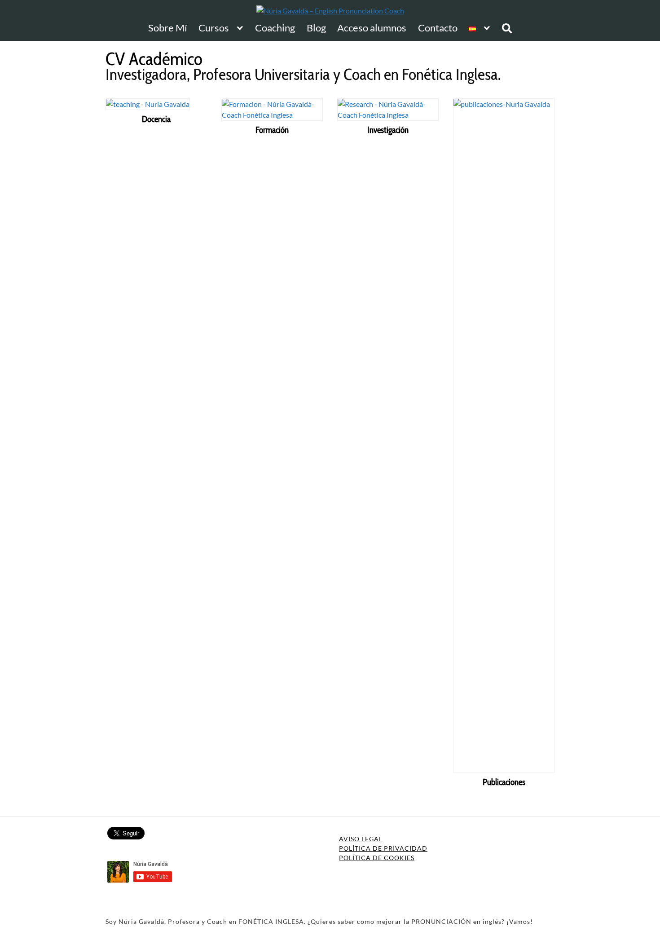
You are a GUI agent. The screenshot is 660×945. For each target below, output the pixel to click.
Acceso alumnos (371, 27)
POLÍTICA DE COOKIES (376, 857)
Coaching (275, 27)
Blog (316, 27)
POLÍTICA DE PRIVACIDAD (383, 848)
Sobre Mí (167, 27)
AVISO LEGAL (361, 839)
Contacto (438, 27)
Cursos (213, 27)
